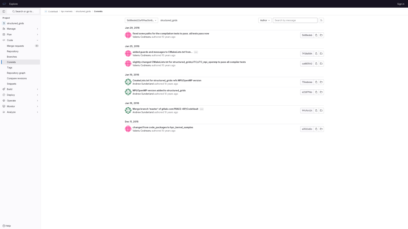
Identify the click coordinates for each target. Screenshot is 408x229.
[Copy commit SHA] (316, 35)
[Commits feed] (321, 20)
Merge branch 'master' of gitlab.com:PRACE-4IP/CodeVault (165, 109)
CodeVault (53, 11)
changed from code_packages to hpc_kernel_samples (163, 127)
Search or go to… (24, 11)
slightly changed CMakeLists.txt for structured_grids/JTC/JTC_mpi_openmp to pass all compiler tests (189, 62)
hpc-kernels (67, 11)
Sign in (400, 4)
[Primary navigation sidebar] (3, 11)
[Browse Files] (321, 35)
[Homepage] (4, 3)
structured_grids (168, 20)
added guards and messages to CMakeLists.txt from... (163, 52)
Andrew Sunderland (143, 83)
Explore (13, 4)
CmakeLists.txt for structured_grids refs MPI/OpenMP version (167, 80)
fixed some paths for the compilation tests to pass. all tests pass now (171, 33)
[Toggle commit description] (196, 52)
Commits (98, 11)
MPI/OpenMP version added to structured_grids (159, 90)
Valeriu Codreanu (142, 36)
